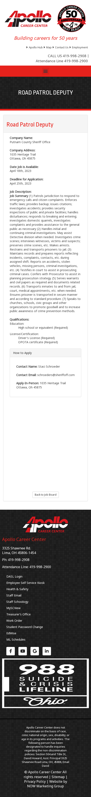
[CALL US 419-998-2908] (67, 55)
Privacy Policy (35, 781)
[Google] (34, 651)
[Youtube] (22, 651)
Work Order (14, 621)
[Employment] (79, 47)
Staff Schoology (17, 602)
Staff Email (13, 595)
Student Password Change (24, 627)
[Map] (48, 47)
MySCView (13, 608)
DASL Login (14, 576)
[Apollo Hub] (35, 47)
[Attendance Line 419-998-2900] (62, 60)
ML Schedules (15, 639)
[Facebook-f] (10, 651)
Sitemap (58, 777)
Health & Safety (17, 589)
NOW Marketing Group (45, 786)
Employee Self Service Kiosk (25, 583)
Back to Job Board (46, 494)
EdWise (11, 633)
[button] (45, 71)
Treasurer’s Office (18, 614)
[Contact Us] (61, 47)
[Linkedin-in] (47, 651)
